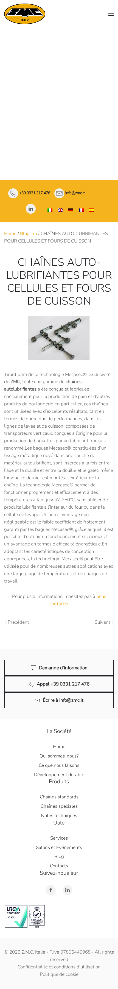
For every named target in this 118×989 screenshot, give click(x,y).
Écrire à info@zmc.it (63, 700)
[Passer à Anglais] (60, 210)
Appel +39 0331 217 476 (63, 684)
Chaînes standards (59, 74)
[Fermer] (111, 34)
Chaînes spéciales (59, 88)
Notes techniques (59, 102)
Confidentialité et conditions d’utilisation (59, 967)
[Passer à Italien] (50, 210)
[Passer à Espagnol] (91, 210)
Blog (59, 856)
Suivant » (104, 622)
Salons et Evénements (59, 847)
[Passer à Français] (81, 210)
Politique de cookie (59, 974)
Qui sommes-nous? (59, 756)
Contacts (59, 158)
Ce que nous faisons (59, 765)
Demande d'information (63, 668)
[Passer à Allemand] (71, 210)
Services (59, 116)
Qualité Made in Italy (59, 52)
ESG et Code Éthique (59, 130)
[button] (111, 13)
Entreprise (59, 40)
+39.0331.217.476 (34, 193)
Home (10, 233)
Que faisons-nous (59, 61)
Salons (59, 144)
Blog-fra (28, 233)
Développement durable (59, 774)
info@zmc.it (75, 193)
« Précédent (17, 622)
